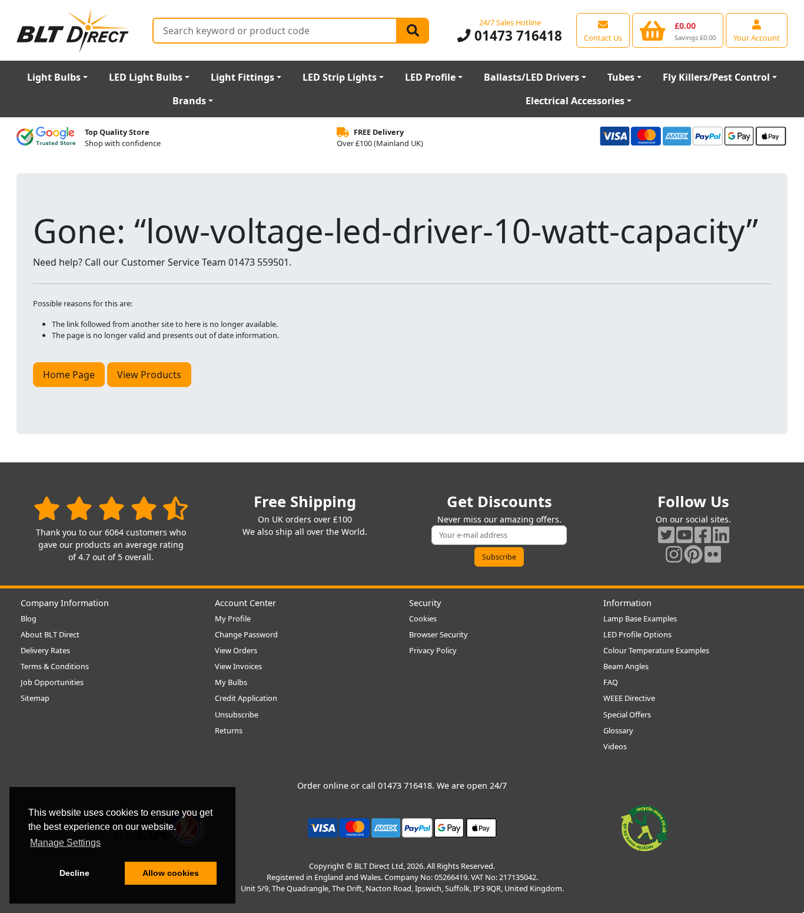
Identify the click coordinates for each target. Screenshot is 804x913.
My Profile (233, 618)
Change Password (246, 634)
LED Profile (430, 77)
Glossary (618, 730)
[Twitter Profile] (666, 534)
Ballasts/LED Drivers (531, 77)
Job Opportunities (52, 682)
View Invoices (238, 666)
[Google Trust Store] (45, 138)
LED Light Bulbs (145, 77)
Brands (189, 100)
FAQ (610, 682)
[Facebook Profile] (703, 534)
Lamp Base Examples (640, 618)
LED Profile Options (637, 634)
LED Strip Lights (340, 77)
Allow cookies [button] (170, 873)
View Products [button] (149, 374)
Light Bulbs (54, 77)
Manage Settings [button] (65, 843)
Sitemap (35, 698)
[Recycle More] (644, 827)
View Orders (236, 650)
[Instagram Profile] (674, 554)
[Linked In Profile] (721, 534)
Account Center (245, 602)
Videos (615, 746)
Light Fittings (242, 77)
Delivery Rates (45, 650)
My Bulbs (231, 682)
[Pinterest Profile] (693, 554)
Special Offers (627, 714)
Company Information (65, 602)
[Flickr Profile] (713, 554)
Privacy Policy (433, 650)
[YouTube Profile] (684, 534)
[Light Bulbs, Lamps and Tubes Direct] (72, 30)
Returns (228, 730)
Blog (28, 618)
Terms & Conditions (55, 666)
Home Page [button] (69, 374)
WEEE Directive (629, 698)
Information (627, 602)
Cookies (423, 618)
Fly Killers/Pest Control (716, 77)
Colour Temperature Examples (656, 650)
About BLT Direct (50, 634)
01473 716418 (516, 36)
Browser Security (438, 634)
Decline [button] (74, 873)
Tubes (620, 77)
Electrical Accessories (575, 100)
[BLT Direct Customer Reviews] (111, 508)
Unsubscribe (236, 714)
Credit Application (246, 698)
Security (425, 602)
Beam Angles (626, 666)
